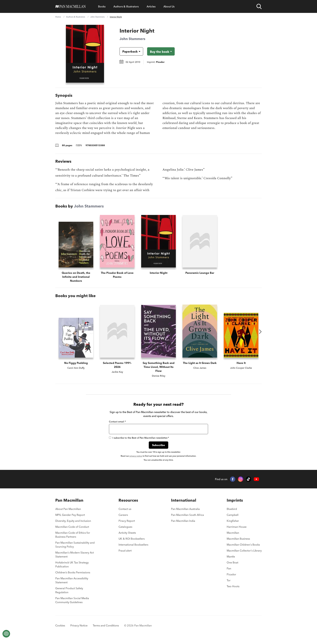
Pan (229, 568)
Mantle (231, 556)
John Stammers (97, 17)
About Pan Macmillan (68, 509)
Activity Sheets (127, 532)
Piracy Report (127, 520)
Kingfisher (233, 520)
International (183, 500)
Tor (228, 580)
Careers (123, 514)
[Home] (70, 6)
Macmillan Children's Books (243, 544)
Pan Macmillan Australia (185, 509)
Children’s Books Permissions (72, 572)
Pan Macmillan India (183, 520)
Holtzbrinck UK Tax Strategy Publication (72, 564)
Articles (151, 6)
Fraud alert (125, 550)
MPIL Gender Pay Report (70, 514)
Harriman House (237, 526)
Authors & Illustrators (126, 6)
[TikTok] (248, 479)
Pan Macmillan (69, 500)
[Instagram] (240, 479)
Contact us (125, 509)
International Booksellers (133, 544)
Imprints (235, 500)
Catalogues (125, 526)
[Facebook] (232, 479)
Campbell (232, 514)
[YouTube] (256, 479)
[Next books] (260, 331)
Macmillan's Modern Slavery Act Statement (74, 554)
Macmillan (233, 532)
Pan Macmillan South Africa (187, 514)
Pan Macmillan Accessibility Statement (71, 580)
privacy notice (135, 456)
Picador (231, 574)
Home (58, 17)
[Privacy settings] (6, 634)
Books (102, 6)
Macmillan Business (238, 538)
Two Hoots (233, 586)
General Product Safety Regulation (69, 590)
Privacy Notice (79, 625)
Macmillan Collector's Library (244, 550)
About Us (169, 6)
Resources (128, 500)
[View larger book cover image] (85, 54)
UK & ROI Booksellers (132, 538)
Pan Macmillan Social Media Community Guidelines (72, 600)
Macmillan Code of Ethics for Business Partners (72, 534)
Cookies (60, 625)
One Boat (232, 562)
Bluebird (232, 509)
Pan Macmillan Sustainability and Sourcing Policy (75, 544)
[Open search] (259, 6)
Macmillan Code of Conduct (72, 526)
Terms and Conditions (106, 625)
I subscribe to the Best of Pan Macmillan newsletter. (140, 437)
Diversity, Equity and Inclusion (73, 520)
